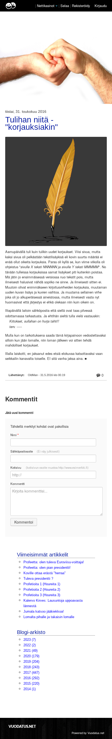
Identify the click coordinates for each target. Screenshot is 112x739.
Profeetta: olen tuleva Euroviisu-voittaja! (53, 562)
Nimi (14, 435)
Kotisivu (49, 467)
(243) (31, 667)
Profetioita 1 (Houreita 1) (41, 584)
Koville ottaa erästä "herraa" (44, 573)
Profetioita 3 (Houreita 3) (41, 595)
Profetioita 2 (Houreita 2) (41, 589)
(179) (31, 656)
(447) (31, 673)
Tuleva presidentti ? (38, 578)
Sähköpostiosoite (35, 451)
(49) (30, 651)
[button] (56, 6)
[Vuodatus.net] (22, 726)
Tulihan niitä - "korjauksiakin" (31, 123)
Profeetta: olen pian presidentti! (47, 568)
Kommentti (17, 484)
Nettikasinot (45, 5)
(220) (31, 683)
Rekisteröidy (81, 5)
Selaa (65, 5)
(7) (29, 640)
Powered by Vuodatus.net (88, 733)
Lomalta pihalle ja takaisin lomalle (48, 617)
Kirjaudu (101, 5)
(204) (31, 662)
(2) (29, 645)
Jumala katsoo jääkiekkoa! (43, 611)
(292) (31, 678)
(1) (29, 689)
